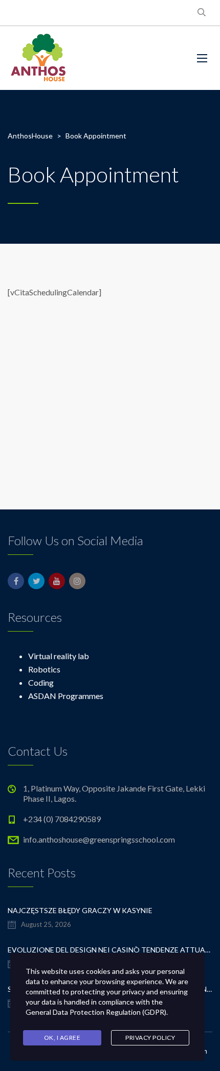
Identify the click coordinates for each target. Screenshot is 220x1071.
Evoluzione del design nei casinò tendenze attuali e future (110, 949)
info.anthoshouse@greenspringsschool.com (99, 839)
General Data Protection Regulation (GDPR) (96, 1012)
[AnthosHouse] (37, 58)
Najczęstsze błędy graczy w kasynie (80, 910)
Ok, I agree (62, 1037)
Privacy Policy (150, 1037)
